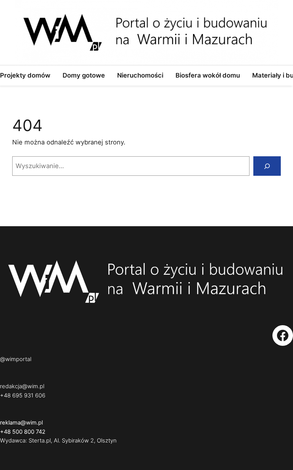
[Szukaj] (267, 165)
